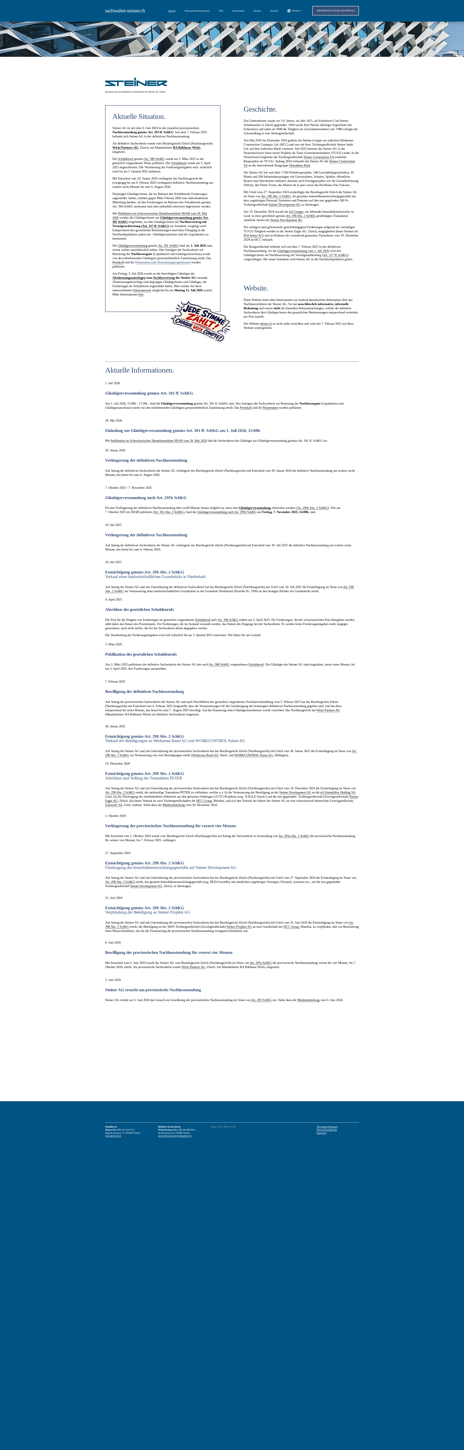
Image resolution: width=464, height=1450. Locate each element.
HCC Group (204, 800)
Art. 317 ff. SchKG (335, 255)
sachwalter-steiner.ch (125, 10)
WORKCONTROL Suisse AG (253, 755)
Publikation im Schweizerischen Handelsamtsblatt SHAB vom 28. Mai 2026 (159, 440)
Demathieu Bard (299, 165)
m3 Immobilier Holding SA (337, 792)
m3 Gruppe (296, 211)
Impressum (322, 1133)
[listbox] (295, 11)
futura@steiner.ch (113, 1135)
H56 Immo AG (253, 235)
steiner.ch (266, 323)
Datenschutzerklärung (327, 1129)
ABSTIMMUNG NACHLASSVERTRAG (335, 10)
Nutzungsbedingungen (327, 1126)
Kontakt (274, 10)
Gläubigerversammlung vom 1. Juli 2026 (303, 251)
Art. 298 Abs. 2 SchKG (276, 196)
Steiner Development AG (284, 204)
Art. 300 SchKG (228, 620)
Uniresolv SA (113, 805)
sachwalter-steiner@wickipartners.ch (175, 1135)
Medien (257, 10)
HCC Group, (291, 926)
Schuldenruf (203, 620)
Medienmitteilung (174, 805)
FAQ (221, 10)
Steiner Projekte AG (239, 926)
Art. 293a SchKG (261, 963)
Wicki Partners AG (328, 710)
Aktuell (171, 10)
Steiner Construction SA (318, 157)
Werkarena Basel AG (205, 755)
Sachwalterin (238, 10)
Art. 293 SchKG (261, 1000)
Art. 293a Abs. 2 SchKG (293, 836)
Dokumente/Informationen (197, 10)
